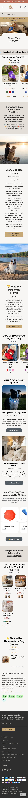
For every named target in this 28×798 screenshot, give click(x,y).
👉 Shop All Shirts (14, 63)
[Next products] (22, 520)
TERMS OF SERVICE (14, 789)
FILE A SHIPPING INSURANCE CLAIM (13, 754)
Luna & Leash (13, 793)
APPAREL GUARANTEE (9, 749)
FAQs (3, 746)
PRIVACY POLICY (5, 789)
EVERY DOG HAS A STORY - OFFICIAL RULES (12, 791)
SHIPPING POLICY (6, 787)
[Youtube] (5, 770)
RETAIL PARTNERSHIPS (9, 757)
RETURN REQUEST (7, 752)
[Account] (20, 6)
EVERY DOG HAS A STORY (10, 743)
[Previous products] (6, 520)
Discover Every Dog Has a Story (14, 234)
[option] (14, 35)
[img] (14, 647)
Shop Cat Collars (14, 572)
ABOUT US (5, 741)
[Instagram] (8, 770)
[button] (13, 670)
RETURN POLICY (15, 787)
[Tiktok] (10, 770)
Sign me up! (8, 729)
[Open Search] (2, 14)
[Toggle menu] (2, 7)
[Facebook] (2, 770)
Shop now (14, 341)
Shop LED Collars (14, 430)
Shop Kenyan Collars (14, 483)
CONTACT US (6, 760)
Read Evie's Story (14, 326)
